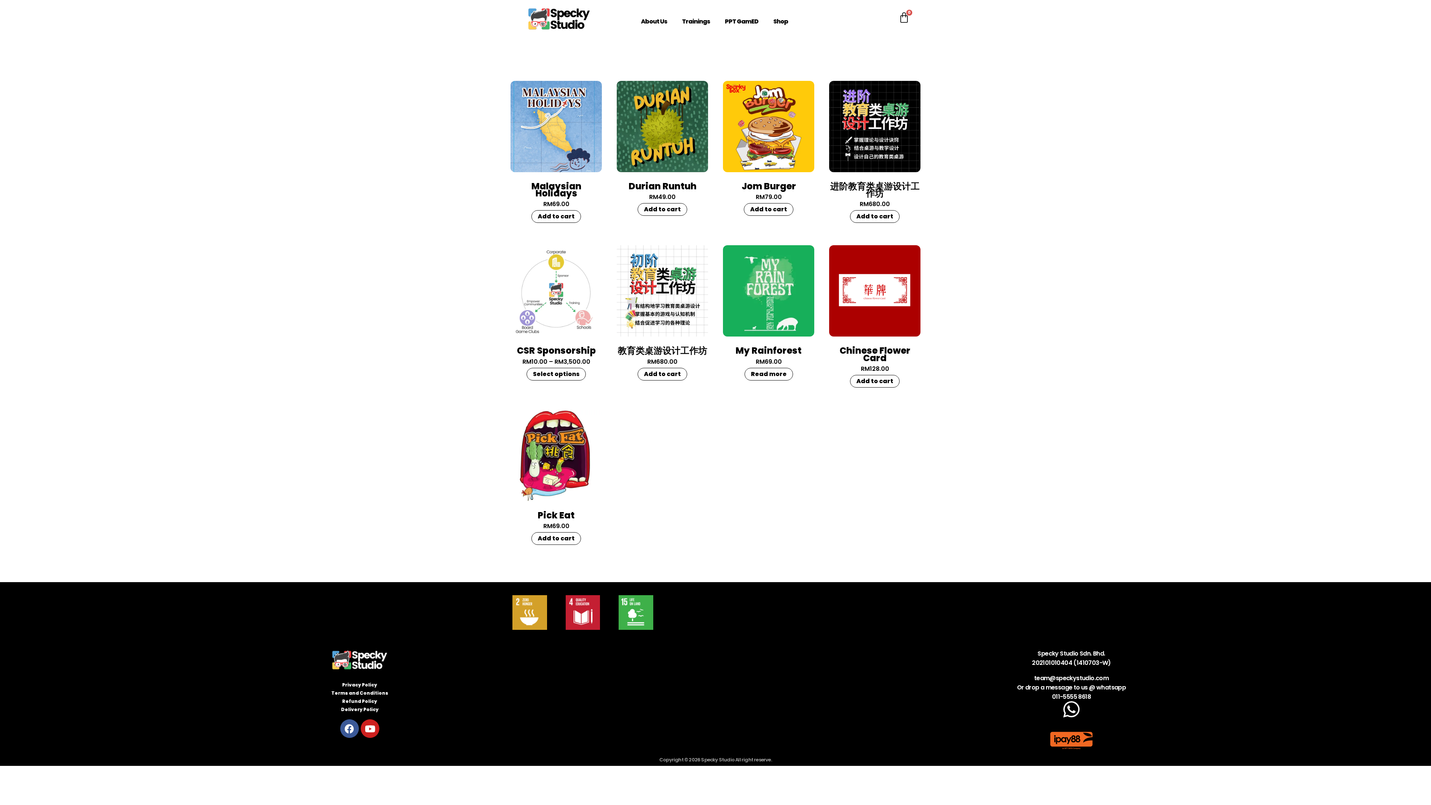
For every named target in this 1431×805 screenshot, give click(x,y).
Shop (780, 21)
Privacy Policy (359, 685)
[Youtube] (370, 728)
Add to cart (556, 216)
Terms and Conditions (359, 693)
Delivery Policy (360, 709)
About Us (654, 21)
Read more (769, 374)
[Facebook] (349, 728)
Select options (556, 374)
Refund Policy (359, 701)
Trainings (696, 21)
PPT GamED (741, 21)
